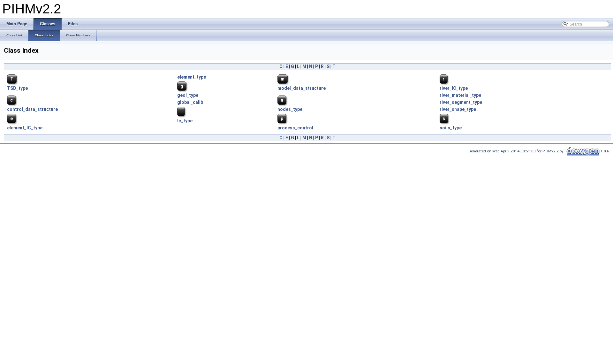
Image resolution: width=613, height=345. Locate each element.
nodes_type (289, 109)
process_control (295, 127)
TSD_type (17, 88)
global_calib (190, 102)
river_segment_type (461, 102)
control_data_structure (32, 109)
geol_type (187, 95)
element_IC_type (24, 127)
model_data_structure (301, 88)
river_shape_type (458, 109)
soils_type (451, 127)
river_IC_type (454, 88)
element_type (191, 77)
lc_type (185, 120)
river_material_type (460, 95)
